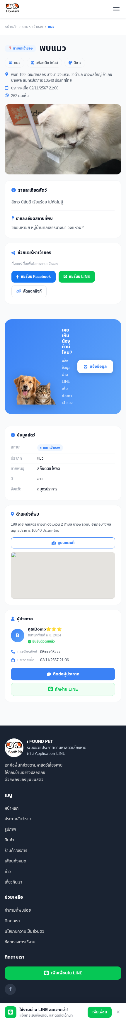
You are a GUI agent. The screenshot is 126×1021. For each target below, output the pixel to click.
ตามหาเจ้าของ (32, 27)
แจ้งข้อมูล (98, 366)
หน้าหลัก (11, 27)
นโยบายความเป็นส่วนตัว (24, 931)
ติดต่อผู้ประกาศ (66, 674)
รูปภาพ (10, 829)
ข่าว (8, 872)
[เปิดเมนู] (116, 9)
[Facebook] (10, 989)
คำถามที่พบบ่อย (18, 910)
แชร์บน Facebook (36, 277)
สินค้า (9, 840)
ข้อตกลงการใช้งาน (20, 942)
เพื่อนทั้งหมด (15, 861)
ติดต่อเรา (12, 921)
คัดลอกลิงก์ (32, 291)
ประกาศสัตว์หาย (18, 819)
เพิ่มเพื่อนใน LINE (66, 973)
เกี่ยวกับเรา (13, 882)
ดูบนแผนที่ (66, 543)
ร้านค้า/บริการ (16, 850)
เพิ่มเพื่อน (99, 1012)
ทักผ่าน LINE (66, 689)
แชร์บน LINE (79, 277)
